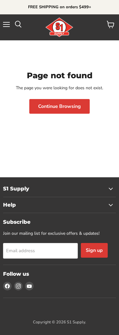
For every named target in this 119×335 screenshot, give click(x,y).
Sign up (94, 250)
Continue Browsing (59, 106)
